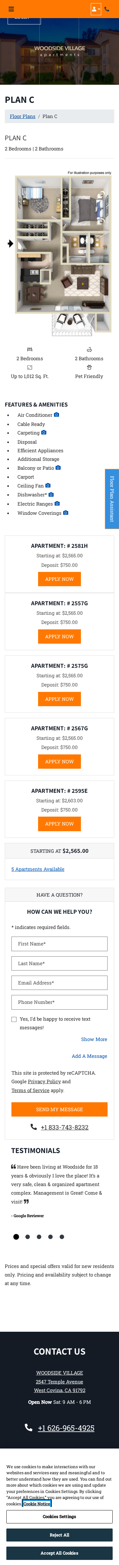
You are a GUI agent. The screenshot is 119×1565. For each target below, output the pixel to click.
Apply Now (63, 578)
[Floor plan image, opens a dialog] (59, 253)
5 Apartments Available (37, 869)
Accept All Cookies (59, 1553)
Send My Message (59, 1109)
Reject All (59, 1535)
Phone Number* (36, 1002)
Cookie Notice (36, 1504)
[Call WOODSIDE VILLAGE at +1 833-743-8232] (107, 9)
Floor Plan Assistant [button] (112, 502)
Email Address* (36, 982)
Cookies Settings (59, 1516)
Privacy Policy (44, 1081)
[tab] (16, 1237)
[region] (59, 1507)
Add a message (89, 1056)
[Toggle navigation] (11, 9)
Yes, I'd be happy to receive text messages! (55, 1023)
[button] (96, 9)
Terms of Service (30, 1090)
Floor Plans (23, 116)
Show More (94, 1039)
